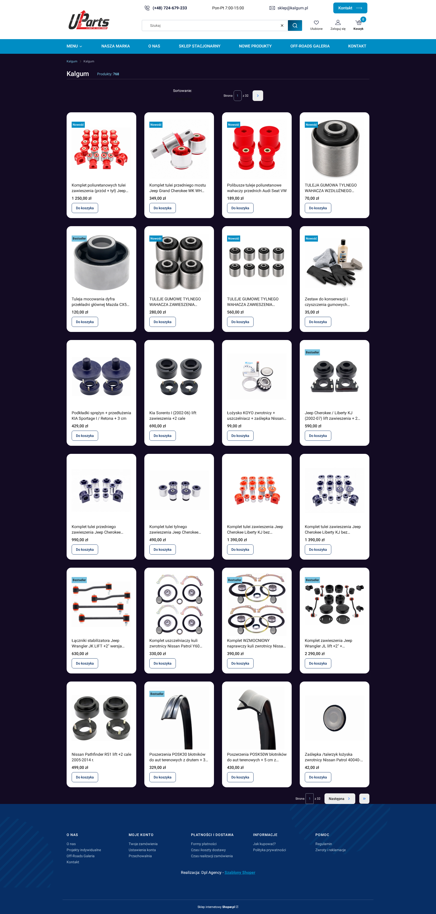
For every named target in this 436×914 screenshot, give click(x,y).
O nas (71, 844)
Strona (228, 95)
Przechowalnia (140, 856)
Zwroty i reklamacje (330, 850)
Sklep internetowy (216, 907)
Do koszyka (85, 208)
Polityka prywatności (269, 850)
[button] (295, 25)
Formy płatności (203, 844)
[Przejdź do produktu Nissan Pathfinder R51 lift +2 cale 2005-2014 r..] (101, 718)
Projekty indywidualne (84, 850)
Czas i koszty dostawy (208, 850)
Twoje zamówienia (143, 844)
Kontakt (345, 8)
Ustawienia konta (142, 850)
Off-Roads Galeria (81, 856)
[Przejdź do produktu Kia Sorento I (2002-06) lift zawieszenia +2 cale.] (179, 376)
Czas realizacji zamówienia (212, 856)
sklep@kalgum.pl (293, 8)
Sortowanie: (182, 91)
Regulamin (323, 844)
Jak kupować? (264, 844)
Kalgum (72, 61)
